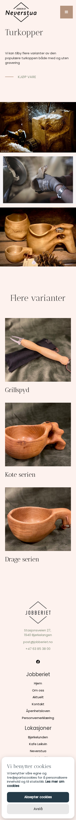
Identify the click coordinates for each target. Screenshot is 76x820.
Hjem (38, 683)
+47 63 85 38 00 (38, 648)
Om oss (38, 690)
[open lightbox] (38, 127)
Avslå (38, 809)
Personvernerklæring (38, 718)
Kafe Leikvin (38, 744)
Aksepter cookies (38, 797)
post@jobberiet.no (38, 642)
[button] (66, 12)
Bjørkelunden (38, 737)
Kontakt (38, 704)
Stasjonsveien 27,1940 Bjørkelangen (38, 632)
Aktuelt (38, 697)
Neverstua (38, 751)
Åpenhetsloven (38, 711)
